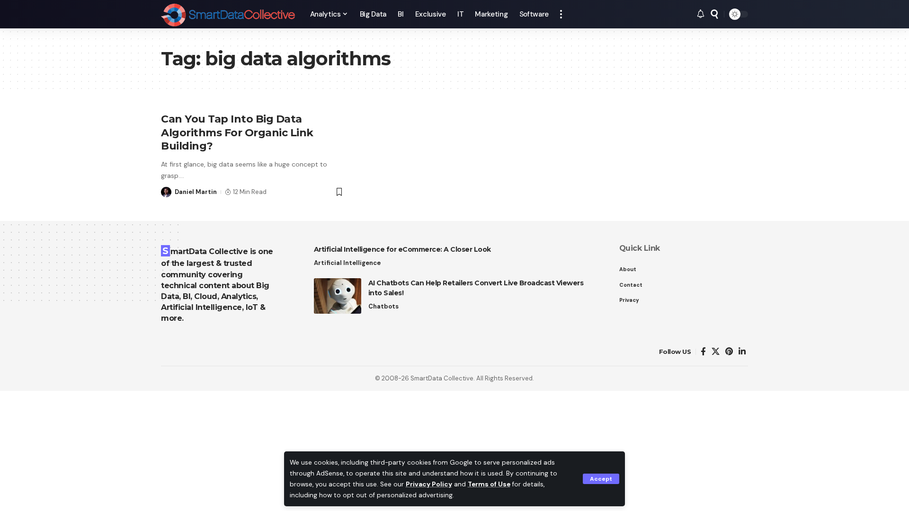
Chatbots (383, 306)
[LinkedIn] (742, 352)
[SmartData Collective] (228, 14)
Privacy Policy (429, 484)
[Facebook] (703, 352)
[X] (715, 352)
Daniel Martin (196, 192)
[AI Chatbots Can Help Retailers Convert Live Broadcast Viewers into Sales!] (337, 296)
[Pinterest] (729, 352)
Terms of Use (489, 484)
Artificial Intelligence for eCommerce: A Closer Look (402, 249)
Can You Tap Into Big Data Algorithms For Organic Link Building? (237, 132)
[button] (601, 479)
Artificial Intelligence (347, 263)
